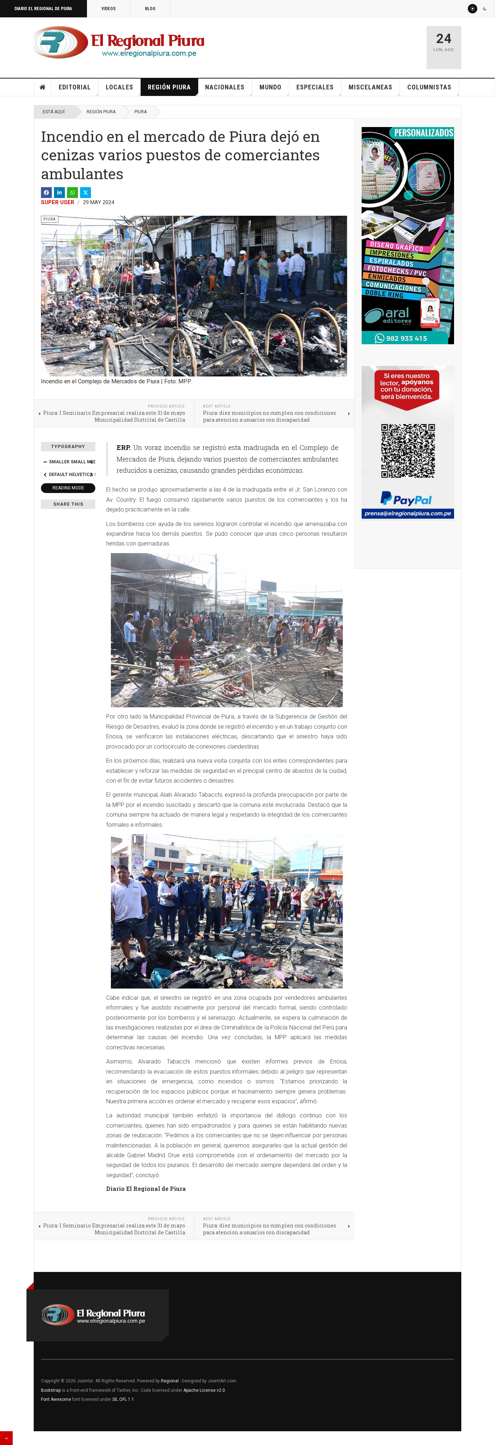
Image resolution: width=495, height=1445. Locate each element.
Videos (108, 8)
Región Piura (169, 87)
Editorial (75, 87)
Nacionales (225, 87)
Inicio (42, 87)
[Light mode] (472, 8)
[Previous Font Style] (45, 475)
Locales (119, 87)
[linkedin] (59, 192)
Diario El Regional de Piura (43, 8)
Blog (150, 8)
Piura (140, 111)
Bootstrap (51, 1390)
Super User (57, 202)
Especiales (315, 87)
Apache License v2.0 (204, 1390)
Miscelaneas (370, 87)
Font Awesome (56, 1399)
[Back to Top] (6, 1438)
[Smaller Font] (45, 462)
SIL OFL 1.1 (123, 1399)
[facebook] (46, 192)
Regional (170, 1380)
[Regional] (119, 42)
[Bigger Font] (91, 462)
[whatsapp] (72, 192)
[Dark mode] (485, 8)
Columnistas (429, 87)
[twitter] (85, 192)
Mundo (270, 87)
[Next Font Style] (91, 475)
